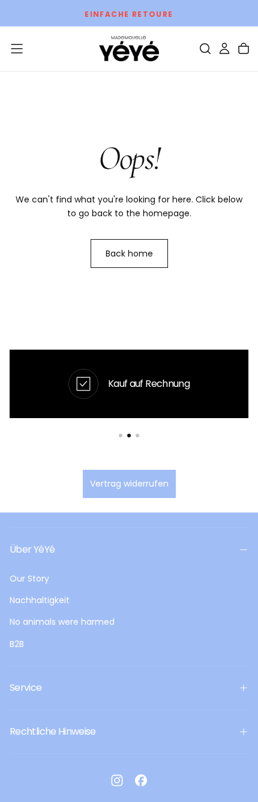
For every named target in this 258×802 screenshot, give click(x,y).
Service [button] (26, 687)
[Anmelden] (224, 48)
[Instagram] (117, 780)
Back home (129, 254)
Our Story (29, 579)
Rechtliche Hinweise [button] (53, 731)
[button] (17, 48)
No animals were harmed (62, 622)
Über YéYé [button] (32, 549)
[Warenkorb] (243, 48)
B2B (17, 644)
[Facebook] (141, 780)
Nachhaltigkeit (40, 600)
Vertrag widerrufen (129, 484)
